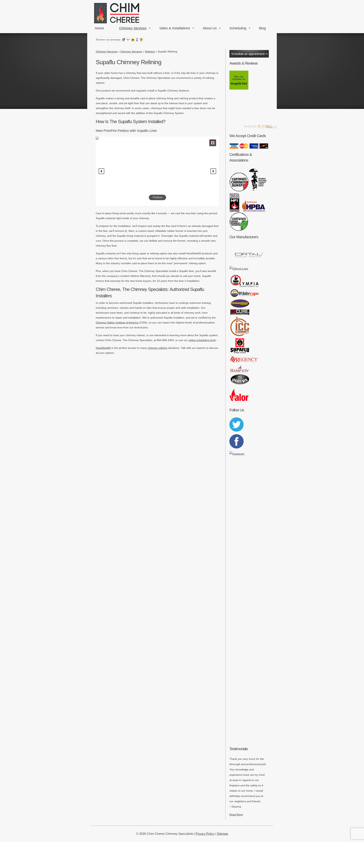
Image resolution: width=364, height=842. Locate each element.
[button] (212, 142)
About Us (210, 28)
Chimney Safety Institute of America (117, 322)
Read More (236, 814)
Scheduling (237, 28)
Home (99, 28)
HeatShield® (103, 347)
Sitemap (222, 833)
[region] (157, 171)
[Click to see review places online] (119, 40)
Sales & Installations (174, 28)
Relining (150, 51)
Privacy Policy (205, 833)
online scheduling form (202, 340)
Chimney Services (133, 28)
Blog (262, 28)
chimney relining (157, 347)
